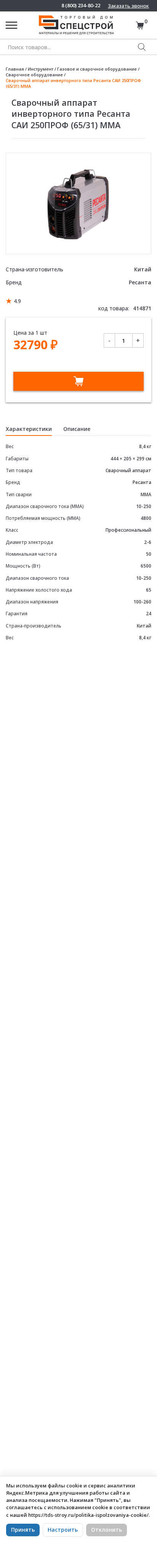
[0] (140, 25)
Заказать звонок (128, 5)
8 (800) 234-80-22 (80, 5)
